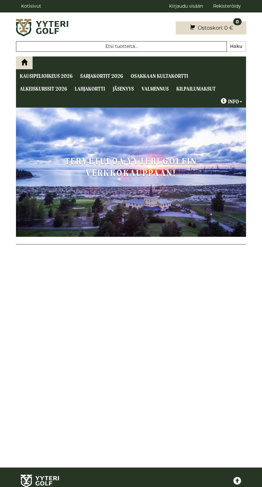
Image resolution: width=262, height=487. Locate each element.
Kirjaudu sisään (186, 6)
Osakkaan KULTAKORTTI (159, 76)
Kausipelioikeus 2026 (46, 76)
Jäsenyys (123, 89)
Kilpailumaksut (196, 89)
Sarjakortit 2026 (101, 76)
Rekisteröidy (227, 6)
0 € (217, 26)
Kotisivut (31, 6)
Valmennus (155, 89)
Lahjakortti (90, 89)
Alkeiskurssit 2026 (43, 89)
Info (233, 101)
